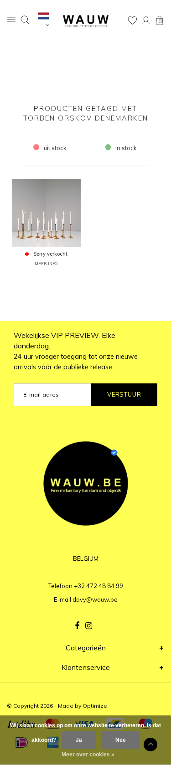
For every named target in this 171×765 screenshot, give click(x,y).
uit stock (55, 147)
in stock (126, 147)
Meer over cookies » (88, 754)
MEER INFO (46, 263)
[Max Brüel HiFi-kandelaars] (46, 212)
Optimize (95, 705)
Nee (120, 740)
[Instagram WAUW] (88, 626)
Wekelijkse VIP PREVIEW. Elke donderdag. (76, 351)
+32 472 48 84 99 (98, 585)
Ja (79, 740)
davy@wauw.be (95, 599)
